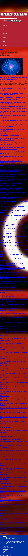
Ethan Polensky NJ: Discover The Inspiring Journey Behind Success (13, 179)
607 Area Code (4, 396)
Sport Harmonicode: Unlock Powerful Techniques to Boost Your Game (11, 170)
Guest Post (5, 549)
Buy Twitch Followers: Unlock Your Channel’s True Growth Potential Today (13, 273)
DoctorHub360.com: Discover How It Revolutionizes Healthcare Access (11, 161)
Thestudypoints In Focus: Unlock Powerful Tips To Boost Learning (12, 309)
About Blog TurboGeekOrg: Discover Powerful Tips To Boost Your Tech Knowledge (14, 241)
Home (1, 49)
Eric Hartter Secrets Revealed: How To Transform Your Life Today (11, 264)
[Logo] (5, 21)
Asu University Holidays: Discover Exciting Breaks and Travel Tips (12, 225)
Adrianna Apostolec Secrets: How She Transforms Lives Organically (11, 184)
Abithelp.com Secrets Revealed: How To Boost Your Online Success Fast (13, 282)
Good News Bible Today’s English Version (12, 228)
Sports (4, 41)
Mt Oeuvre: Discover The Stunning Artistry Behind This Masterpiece (13, 102)
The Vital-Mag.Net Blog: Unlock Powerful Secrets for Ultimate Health (12, 268)
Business (4, 29)
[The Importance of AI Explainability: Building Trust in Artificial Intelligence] (11, 74)
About (4, 536)
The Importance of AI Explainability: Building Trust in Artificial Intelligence (13, 78)
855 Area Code (4, 336)
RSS (4, 551)
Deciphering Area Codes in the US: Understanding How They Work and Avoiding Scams (13, 441)
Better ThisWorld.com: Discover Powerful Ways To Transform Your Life (12, 207)
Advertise (5, 539)
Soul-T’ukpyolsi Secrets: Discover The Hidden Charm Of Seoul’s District (13, 300)
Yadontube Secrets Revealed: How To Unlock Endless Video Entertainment (13, 148)
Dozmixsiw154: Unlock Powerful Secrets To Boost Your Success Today (12, 295)
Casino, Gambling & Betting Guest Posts (15, 541)
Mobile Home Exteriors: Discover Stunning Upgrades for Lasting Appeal (12, 98)
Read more (2, 85)
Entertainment (6, 33)
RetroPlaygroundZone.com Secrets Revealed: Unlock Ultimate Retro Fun (13, 121)
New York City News (8, 547)
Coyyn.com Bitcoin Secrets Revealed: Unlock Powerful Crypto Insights (13, 232)
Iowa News (5, 546)
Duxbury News (6, 545)
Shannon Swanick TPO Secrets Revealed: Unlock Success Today (12, 304)
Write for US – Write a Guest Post (13, 542)
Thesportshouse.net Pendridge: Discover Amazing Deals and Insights (12, 286)
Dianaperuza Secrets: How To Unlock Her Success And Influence (12, 125)
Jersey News (5, 25)
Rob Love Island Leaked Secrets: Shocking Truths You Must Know (12, 139)
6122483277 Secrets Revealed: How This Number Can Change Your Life (12, 134)
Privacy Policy (9, 537)
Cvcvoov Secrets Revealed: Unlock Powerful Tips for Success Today (13, 211)
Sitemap (5, 550)
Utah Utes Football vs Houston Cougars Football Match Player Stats (11, 93)
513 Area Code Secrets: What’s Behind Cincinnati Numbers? (11, 435)
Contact (4, 552)
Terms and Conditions (11, 538)
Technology (5, 45)
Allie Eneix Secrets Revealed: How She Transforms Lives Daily (11, 197)
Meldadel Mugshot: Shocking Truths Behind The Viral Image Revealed (13, 166)
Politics (4, 37)
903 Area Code (4, 366)
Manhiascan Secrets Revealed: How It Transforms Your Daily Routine (11, 188)
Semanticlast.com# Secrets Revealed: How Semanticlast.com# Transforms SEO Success (13, 107)
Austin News (6, 543)
